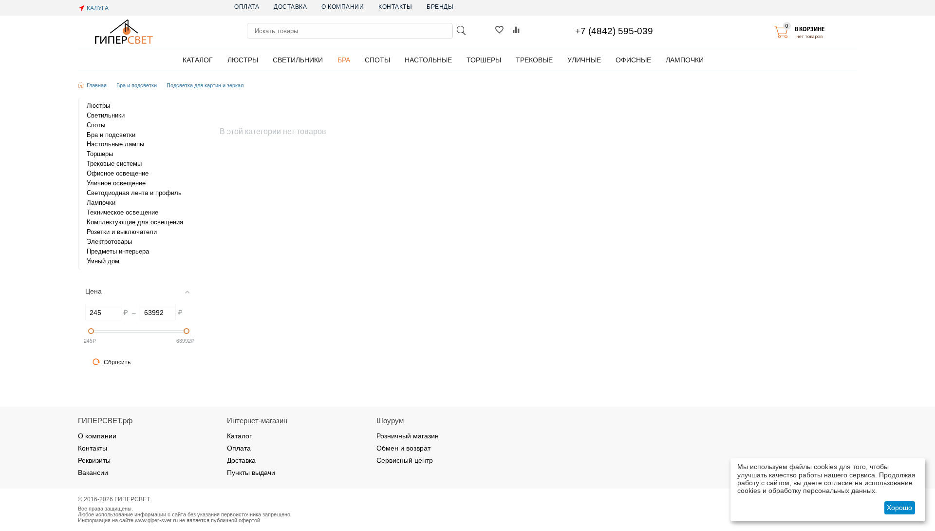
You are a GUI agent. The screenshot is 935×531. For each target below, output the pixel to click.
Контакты (395, 6)
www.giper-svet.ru (156, 520)
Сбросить (117, 362)
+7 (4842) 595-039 (614, 31)
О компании (342, 6)
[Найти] (461, 31)
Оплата (246, 6)
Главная (97, 85)
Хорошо (899, 507)
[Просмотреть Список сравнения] (516, 32)
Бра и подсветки (136, 85)
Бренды (440, 6)
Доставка (290, 6)
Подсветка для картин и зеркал (205, 85)
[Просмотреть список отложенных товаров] (499, 32)
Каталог (239, 436)
